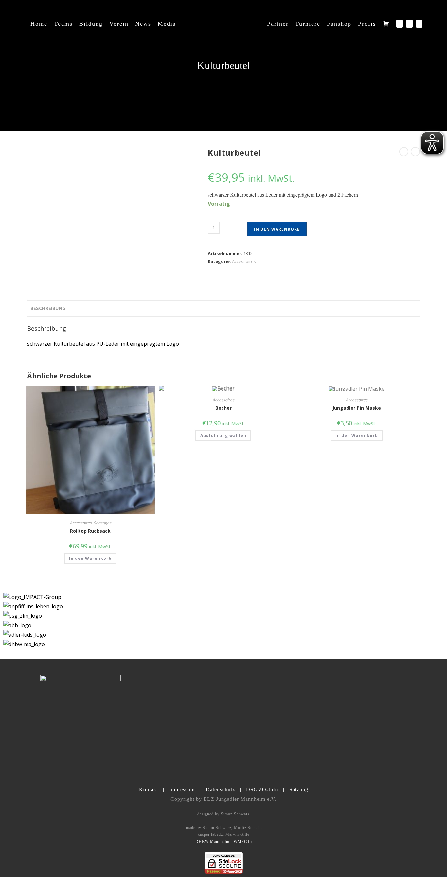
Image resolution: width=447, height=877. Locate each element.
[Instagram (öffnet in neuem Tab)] (409, 24)
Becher (223, 408)
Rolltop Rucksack (90, 531)
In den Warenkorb (277, 229)
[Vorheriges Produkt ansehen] (403, 151)
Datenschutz (220, 789)
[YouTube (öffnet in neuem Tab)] (419, 24)
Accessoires (244, 261)
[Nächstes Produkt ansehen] (415, 151)
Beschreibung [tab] (47, 308)
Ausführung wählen (223, 435)
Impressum (182, 789)
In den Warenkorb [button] (90, 558)
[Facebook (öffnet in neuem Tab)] (399, 24)
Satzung (298, 789)
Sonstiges (102, 522)
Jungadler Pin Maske (356, 408)
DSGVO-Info (262, 789)
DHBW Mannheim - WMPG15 (223, 841)
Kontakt (148, 789)
